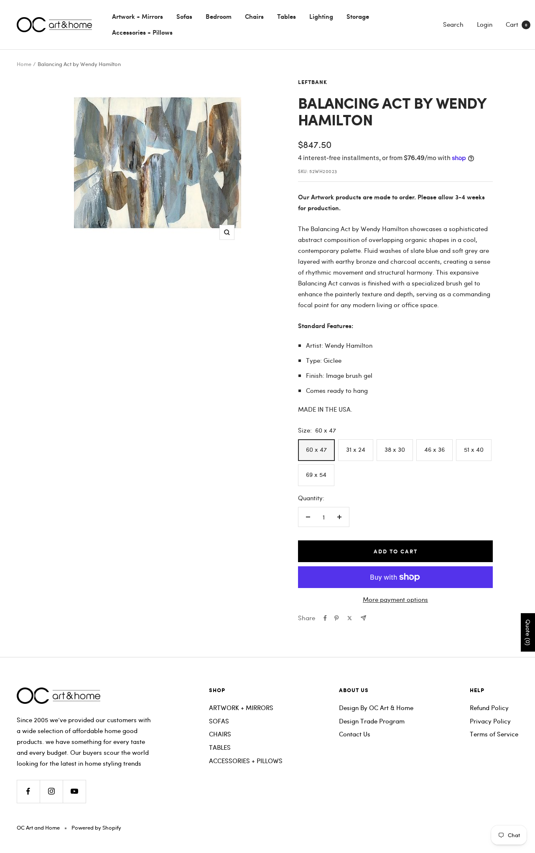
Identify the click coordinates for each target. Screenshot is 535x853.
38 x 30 (395, 449)
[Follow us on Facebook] (28, 791)
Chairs (254, 16)
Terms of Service (494, 734)
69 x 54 (316, 474)
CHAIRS (220, 734)
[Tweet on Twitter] (349, 618)
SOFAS (219, 721)
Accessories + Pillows (142, 32)
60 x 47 (316, 449)
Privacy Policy (490, 721)
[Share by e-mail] (363, 618)
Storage (357, 16)
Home (24, 64)
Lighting (321, 16)
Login (484, 24)
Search (453, 24)
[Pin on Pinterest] (336, 618)
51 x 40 (474, 449)
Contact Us (354, 734)
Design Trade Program (372, 721)
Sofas (184, 16)
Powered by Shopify (96, 827)
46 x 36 (434, 449)
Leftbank (312, 82)
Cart (516, 24)
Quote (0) (528, 633)
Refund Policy (489, 707)
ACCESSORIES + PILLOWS (246, 760)
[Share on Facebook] (325, 618)
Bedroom (219, 16)
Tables (286, 16)
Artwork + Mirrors (137, 16)
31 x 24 (355, 449)
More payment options (395, 599)
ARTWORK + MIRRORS (241, 707)
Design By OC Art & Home (376, 707)
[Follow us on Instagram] (51, 791)
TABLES (220, 747)
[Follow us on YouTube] (74, 791)
